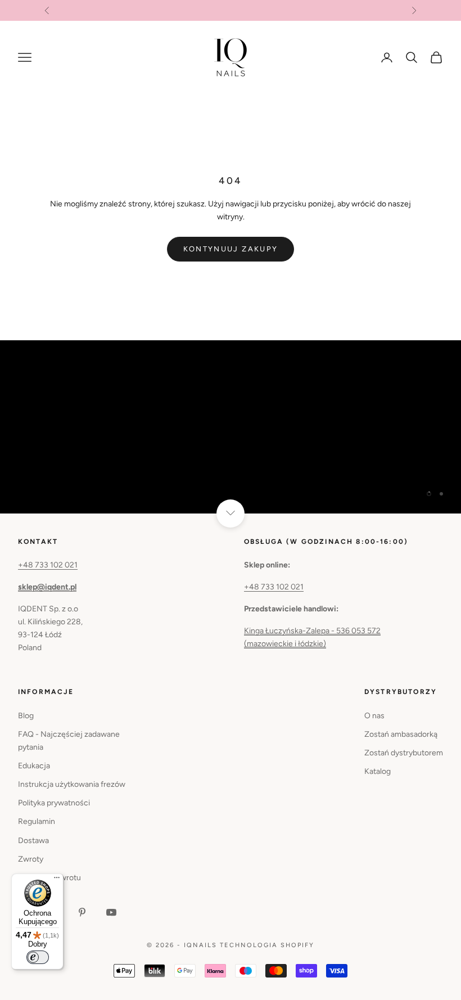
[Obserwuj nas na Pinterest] (82, 912)
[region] (230, 426)
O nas (374, 715)
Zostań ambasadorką (400, 734)
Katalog (377, 771)
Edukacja (34, 766)
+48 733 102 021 (48, 565)
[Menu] (57, 880)
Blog (26, 715)
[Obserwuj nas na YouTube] (111, 912)
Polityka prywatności (54, 803)
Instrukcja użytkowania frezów (71, 784)
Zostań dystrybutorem (403, 753)
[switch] (37, 957)
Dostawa (33, 840)
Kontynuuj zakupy (230, 249)
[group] (230, 426)
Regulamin (36, 821)
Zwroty (30, 859)
